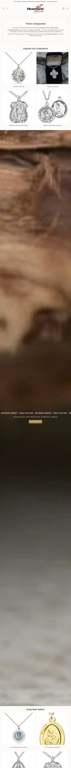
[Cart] (67, 8)
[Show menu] (3, 8)
